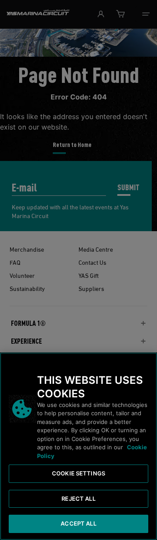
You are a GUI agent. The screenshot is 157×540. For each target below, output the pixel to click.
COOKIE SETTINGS (78, 473)
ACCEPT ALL (78, 523)
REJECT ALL (78, 498)
